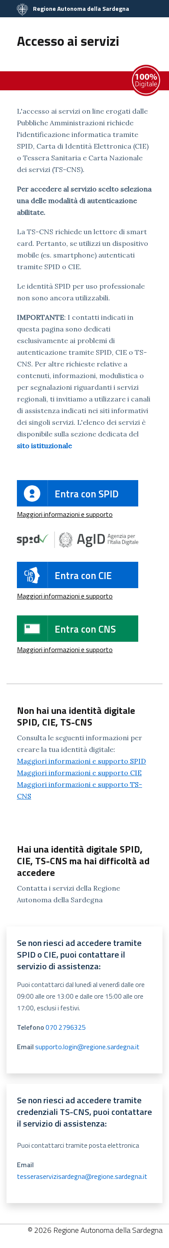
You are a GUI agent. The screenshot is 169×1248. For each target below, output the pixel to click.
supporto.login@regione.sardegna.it (87, 1046)
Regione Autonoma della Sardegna (80, 8)
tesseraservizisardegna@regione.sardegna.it (82, 1176)
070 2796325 (66, 1027)
